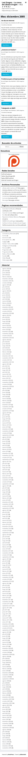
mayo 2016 (5, 492)
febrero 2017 (6, 474)
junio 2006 (5, 734)
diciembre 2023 (6, 307)
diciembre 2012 (6, 575)
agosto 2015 (5, 510)
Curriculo (5, 198)
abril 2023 (5, 323)
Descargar (5, 200)
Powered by (8, 754)
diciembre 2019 (6, 405)
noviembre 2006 (6, 723)
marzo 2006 (5, 740)
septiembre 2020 (7, 386)
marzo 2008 (5, 691)
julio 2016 (5, 488)
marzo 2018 (5, 447)
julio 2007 (5, 707)
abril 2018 (5, 445)
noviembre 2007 (6, 699)
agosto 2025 (5, 285)
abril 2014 (5, 543)
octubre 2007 (6, 701)
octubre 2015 (6, 506)
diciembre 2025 (6, 279)
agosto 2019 (5, 413)
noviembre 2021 (6, 358)
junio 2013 (5, 563)
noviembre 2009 (6, 650)
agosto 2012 (5, 583)
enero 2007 (5, 719)
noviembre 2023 (6, 309)
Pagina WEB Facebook (7, 178)
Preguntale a (6, 250)
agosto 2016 (5, 486)
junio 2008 (5, 685)
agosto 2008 (5, 681)
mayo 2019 (5, 419)
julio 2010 (5, 634)
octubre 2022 (6, 335)
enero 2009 (5, 671)
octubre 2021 (6, 360)
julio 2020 (5, 390)
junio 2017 (5, 465)
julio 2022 (5, 342)
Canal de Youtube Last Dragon (9, 180)
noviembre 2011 (6, 602)
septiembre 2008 (7, 679)
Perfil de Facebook (6, 174)
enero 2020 (5, 402)
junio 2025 (5, 289)
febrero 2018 (6, 449)
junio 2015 (5, 514)
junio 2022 (5, 344)
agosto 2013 (5, 559)
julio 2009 (5, 658)
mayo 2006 (5, 736)
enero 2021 (5, 378)
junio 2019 (5, 417)
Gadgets (4, 242)
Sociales (4, 256)
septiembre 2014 (7, 532)
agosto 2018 (5, 437)
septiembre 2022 (7, 337)
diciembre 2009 (6, 648)
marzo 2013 (5, 569)
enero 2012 (5, 597)
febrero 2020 (6, 400)
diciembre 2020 (6, 380)
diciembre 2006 (6, 721)
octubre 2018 (6, 433)
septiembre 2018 (7, 435)
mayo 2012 (5, 589)
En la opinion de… (7, 240)
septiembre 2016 (7, 484)
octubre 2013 (6, 555)
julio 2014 (5, 537)
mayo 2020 (5, 394)
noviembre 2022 (6, 333)
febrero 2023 (6, 327)
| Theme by (20, 754)
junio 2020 (5, 392)
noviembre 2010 (6, 626)
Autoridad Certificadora (9, 209)
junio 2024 (5, 295)
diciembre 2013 (6, 551)
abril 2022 (5, 348)
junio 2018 (5, 441)
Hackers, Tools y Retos (8, 244)
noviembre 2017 (6, 455)
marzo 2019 (5, 423)
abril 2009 (5, 664)
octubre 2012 (6, 579)
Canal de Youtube (7, 213)
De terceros (5, 238)
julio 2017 (5, 463)
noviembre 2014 (6, 528)
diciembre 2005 (6, 746)
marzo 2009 (5, 666)
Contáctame (5, 196)
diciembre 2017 (6, 453)
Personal (3, 54)
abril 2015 (5, 518)
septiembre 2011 (7, 606)
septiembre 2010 (7, 630)
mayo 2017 (5, 467)
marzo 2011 (5, 618)
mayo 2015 (5, 516)
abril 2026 (5, 275)
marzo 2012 (5, 593)
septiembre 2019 (7, 411)
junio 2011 (5, 612)
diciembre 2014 (6, 526)
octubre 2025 (6, 283)
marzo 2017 (5, 472)
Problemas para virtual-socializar (13, 79)
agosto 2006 (5, 729)
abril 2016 (5, 494)
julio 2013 (5, 561)
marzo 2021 (5, 374)
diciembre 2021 (6, 356)
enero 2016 (5, 500)
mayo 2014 (5, 541)
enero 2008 (5, 695)
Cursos (4, 235)
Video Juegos (6, 260)
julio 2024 (5, 293)
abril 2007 (5, 713)
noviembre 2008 (6, 675)
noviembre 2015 (6, 504)
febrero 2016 (6, 498)
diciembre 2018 (6, 429)
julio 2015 (5, 512)
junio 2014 (5, 539)
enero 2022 (5, 354)
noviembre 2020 (6, 382)
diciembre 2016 (6, 478)
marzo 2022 (5, 350)
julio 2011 (5, 610)
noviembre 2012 (6, 577)
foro (3, 215)
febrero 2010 (6, 644)
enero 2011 (5, 622)
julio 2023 (5, 317)
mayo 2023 (5, 321)
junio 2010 (5, 636)
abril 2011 (5, 616)
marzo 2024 (5, 301)
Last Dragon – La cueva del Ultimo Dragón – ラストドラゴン (12, 4)
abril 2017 (5, 469)
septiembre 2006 (7, 727)
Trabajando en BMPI (8, 108)
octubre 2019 (6, 409)
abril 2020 (5, 396)
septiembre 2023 (7, 313)
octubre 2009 (6, 652)
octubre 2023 (6, 311)
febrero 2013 (6, 571)
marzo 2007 (5, 715)
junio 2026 (5, 272)
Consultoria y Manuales (6, 25)
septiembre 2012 (7, 581)
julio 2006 (5, 731)
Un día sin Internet (7, 21)
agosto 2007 (5, 705)
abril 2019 (5, 421)
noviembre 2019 (6, 407)
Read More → (6, 45)
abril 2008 (5, 689)
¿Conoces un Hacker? (8, 50)
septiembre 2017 (7, 459)
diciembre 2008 (6, 673)
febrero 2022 (6, 352)
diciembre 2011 (6, 599)
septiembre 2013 (7, 557)
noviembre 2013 (6, 553)
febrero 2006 (6, 742)
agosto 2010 (5, 632)
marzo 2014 (5, 545)
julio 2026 (5, 270)
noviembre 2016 (6, 480)
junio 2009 (5, 660)
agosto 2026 (5, 268)
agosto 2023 (5, 315)
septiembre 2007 (7, 703)
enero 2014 (5, 549)
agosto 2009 (5, 656)
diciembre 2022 (6, 331)
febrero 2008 (6, 693)
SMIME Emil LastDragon (9, 221)
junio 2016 (5, 490)
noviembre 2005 (6, 748)
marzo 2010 (5, 642)
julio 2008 (5, 683)
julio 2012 (5, 585)
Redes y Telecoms (7, 254)
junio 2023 (5, 319)
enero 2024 (5, 305)
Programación (6, 252)
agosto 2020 (5, 388)
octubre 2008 (6, 677)
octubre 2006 (6, 725)
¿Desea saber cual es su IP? (10, 188)
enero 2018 (5, 451)
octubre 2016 (6, 482)
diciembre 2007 (6, 697)
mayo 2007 (5, 711)
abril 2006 (5, 738)
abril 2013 (5, 567)
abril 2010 (5, 640)
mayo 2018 (5, 443)
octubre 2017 (6, 457)
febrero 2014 (6, 547)
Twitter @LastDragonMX (8, 176)
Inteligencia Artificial (8, 246)
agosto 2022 (5, 340)
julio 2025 (5, 287)
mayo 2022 (5, 346)
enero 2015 (5, 524)
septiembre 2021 (7, 362)
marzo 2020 (5, 398)
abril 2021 (5, 372)
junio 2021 (5, 368)
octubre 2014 (6, 530)
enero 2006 (5, 744)
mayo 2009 (5, 662)
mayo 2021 (5, 370)
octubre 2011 (6, 604)
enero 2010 (5, 646)
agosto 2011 (5, 608)
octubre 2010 (6, 628)
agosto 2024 (5, 291)
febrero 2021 (6, 376)
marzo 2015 (5, 520)
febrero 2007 (6, 717)
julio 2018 (5, 439)
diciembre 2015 (6, 502)
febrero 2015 (6, 522)
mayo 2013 (5, 565)
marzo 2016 (5, 496)
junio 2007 (5, 709)
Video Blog (5, 258)
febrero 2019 (6, 425)
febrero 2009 (6, 669)
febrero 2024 (6, 303)
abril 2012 (5, 591)
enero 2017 (5, 476)
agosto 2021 (5, 364)
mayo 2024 (5, 297)
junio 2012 (5, 587)
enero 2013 (5, 573)
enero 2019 (5, 427)
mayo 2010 (5, 638)
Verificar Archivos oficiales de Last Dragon (14, 223)
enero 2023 (5, 329)
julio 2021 (5, 366)
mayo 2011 (5, 614)
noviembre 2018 (6, 431)
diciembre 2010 (6, 624)
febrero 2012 (6, 595)
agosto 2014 (5, 534)
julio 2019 (5, 415)
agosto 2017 (5, 461)
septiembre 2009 (7, 654)
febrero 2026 (6, 277)
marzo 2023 (5, 325)
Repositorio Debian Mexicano (10, 217)
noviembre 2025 (6, 281)
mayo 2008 (5, 687)
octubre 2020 (6, 384)
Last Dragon (5, 23)
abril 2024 (5, 299)
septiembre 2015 (7, 508)
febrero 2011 (6, 620)
